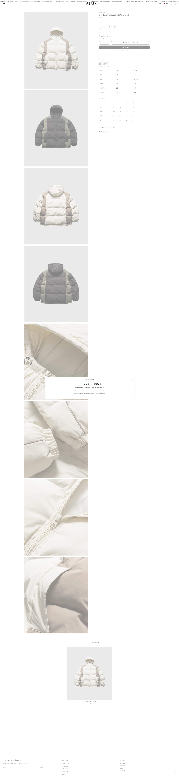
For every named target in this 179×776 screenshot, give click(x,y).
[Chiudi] (131, 380)
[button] (8, 3)
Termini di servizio (98, 393)
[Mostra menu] (4, 3)
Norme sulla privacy (91, 393)
